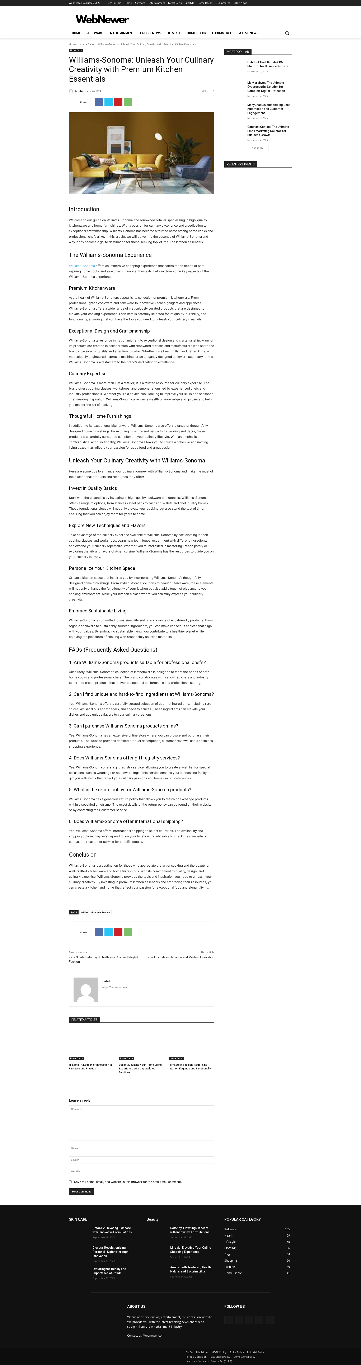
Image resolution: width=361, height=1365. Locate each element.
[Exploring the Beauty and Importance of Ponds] (79, 1274)
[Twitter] (278, 3)
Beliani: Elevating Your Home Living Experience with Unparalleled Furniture (140, 1068)
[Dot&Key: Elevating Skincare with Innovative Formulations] (79, 1233)
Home (72, 44)
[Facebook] (266, 3)
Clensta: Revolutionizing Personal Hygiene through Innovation (110, 1251)
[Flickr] (249, 1320)
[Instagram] (272, 3)
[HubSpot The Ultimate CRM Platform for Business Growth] (234, 67)
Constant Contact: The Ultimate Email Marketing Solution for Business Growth (268, 131)
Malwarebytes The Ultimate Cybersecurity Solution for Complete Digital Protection (266, 87)
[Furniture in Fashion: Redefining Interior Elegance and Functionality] (191, 1044)
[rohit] (71, 91)
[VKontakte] (270, 1320)
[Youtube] (289, 3)
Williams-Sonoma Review (95, 912)
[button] (287, 33)
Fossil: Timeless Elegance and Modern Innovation (180, 957)
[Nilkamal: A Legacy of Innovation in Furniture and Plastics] (92, 1044)
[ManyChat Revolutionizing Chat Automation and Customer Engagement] (234, 110)
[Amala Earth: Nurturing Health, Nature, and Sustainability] (157, 1272)
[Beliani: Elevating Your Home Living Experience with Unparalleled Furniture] (142, 1044)
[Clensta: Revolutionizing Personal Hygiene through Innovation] (79, 1253)
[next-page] (78, 1082)
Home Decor (87, 44)
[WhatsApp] (128, 102)
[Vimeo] (283, 3)
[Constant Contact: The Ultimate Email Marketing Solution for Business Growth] (234, 132)
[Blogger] (228, 1320)
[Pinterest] (118, 102)
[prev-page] (71, 1082)
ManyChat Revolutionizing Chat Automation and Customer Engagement (268, 109)
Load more (257, 148)
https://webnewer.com (114, 987)
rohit (81, 91)
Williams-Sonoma (82, 266)
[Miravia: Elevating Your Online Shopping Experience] (157, 1253)
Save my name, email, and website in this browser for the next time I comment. (128, 1181)
